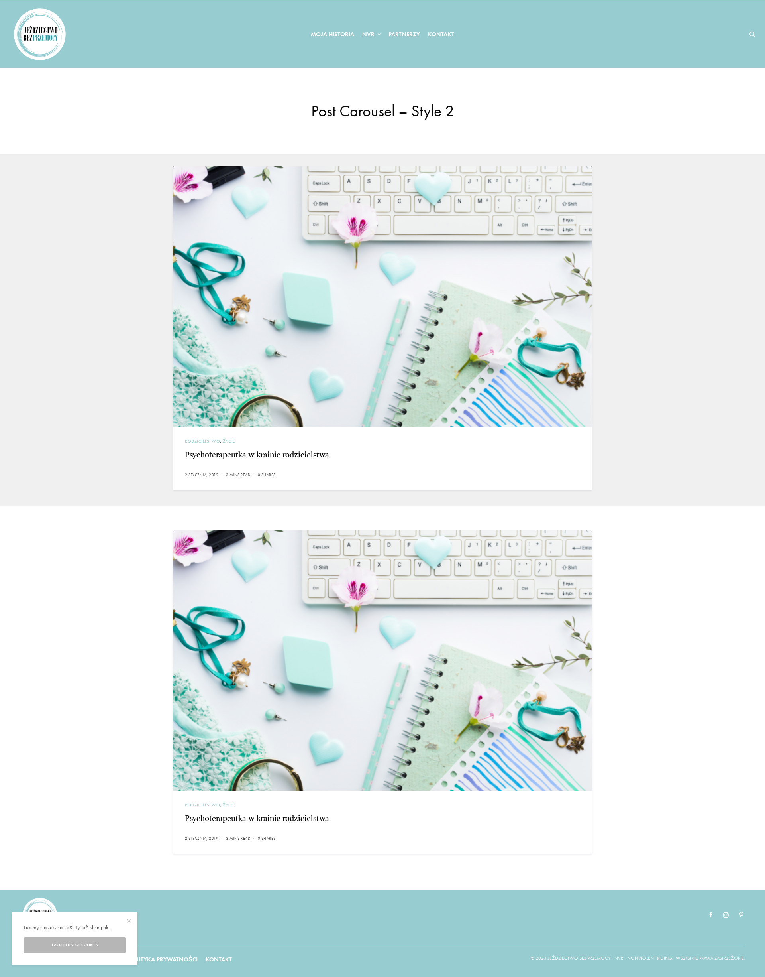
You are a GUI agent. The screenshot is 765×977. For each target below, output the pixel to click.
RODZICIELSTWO (202, 441)
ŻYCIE (229, 441)
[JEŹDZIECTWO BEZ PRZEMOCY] (40, 34)
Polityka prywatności (163, 959)
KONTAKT (219, 959)
